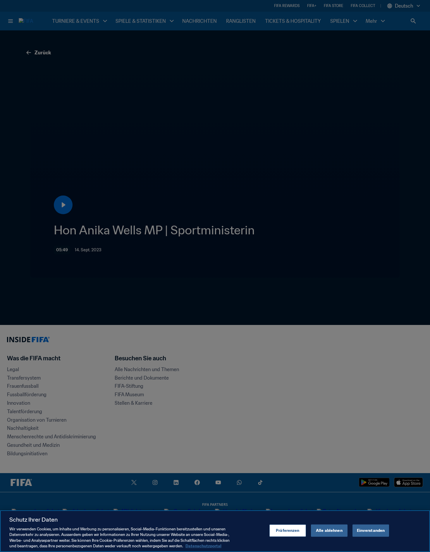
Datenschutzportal (203, 546)
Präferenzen (287, 530)
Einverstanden (371, 530)
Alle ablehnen (329, 530)
